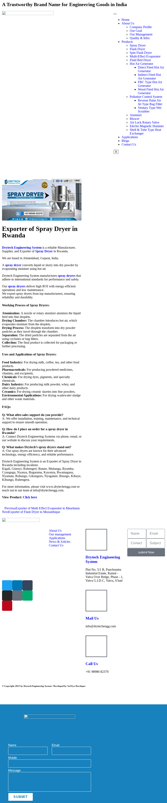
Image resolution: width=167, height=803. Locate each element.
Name (12, 745)
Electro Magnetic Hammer (147, 126)
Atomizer (136, 115)
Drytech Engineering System (22, 247)
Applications (130, 137)
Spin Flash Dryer (141, 52)
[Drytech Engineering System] (96, 539)
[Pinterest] (7, 606)
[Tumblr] (27, 585)
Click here (30, 497)
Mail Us (92, 618)
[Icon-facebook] (17, 595)
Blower (134, 118)
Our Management (141, 34)
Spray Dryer (138, 45)
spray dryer (13, 265)
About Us (128, 23)
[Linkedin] (17, 585)
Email (55, 745)
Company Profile (141, 27)
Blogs (125, 140)
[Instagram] (7, 595)
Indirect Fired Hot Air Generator (149, 76)
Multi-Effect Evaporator (145, 56)
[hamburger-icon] (115, 13)
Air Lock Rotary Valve (144, 122)
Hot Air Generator (141, 63)
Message (14, 770)
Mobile (12, 757)
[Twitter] (7, 585)
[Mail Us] (96, 600)
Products (127, 41)
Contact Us (129, 144)
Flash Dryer (137, 49)
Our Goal (136, 30)
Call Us (92, 664)
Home (126, 19)
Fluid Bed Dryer (140, 60)
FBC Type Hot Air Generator (150, 83)
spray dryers (66, 275)
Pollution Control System (146, 96)
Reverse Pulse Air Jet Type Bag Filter (150, 102)
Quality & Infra (139, 38)
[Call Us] (96, 646)
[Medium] (27, 595)
